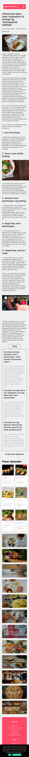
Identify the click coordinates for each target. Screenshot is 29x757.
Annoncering (14, 743)
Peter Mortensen (21, 29)
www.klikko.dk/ (16, 735)
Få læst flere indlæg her (14, 454)
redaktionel (6, 31)
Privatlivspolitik (17, 754)
